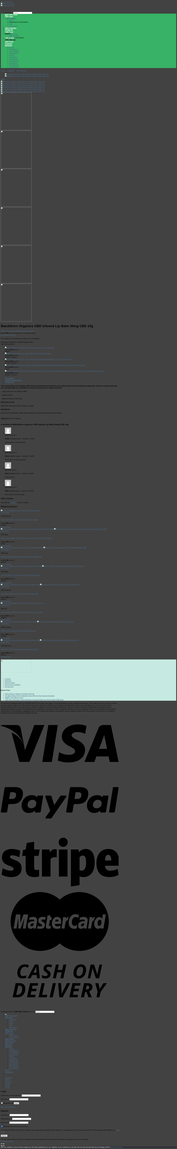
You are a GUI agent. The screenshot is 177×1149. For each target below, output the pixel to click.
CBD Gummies (14, 36)
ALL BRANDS (14, 67)
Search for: (9, 13)
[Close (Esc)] (1, 1143)
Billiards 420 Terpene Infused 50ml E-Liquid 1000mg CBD (21, 557)
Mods (11, 20)
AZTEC (11, 47)
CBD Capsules (10, 28)
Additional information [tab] (13, 380)
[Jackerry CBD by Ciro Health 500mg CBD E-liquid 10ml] (42, 566)
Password (5, 1099)
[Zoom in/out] (4, 1143)
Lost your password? (8, 1107)
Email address (6, 1119)
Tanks (11, 22)
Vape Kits (12, 18)
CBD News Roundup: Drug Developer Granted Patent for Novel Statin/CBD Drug (34, 700)
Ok (111, 1147)
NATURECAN (14, 65)
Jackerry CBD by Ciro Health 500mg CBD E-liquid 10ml (21, 575)
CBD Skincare (10, 40)
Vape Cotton (13, 26)
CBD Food (9, 32)
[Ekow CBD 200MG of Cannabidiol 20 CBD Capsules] (20, 510)
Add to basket (6, 527)
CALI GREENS (14, 51)
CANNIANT (13, 57)
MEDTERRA (13, 63)
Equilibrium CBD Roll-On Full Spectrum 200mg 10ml (19, 594)
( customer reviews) (8, 335)
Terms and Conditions (12, 685)
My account (9, 687)
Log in (16, 1103)
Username (5, 1115)
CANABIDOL (13, 49)
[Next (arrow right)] (4, 1145)
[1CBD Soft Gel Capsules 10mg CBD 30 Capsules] (37, 622)
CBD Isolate (9, 38)
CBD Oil (10, 30)
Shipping (8, 681)
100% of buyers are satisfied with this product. (17, 331)
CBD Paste (9, 42)
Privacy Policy (10, 683)
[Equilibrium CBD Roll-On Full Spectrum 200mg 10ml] (40, 584)
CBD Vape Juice (11, 14)
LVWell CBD (13, 59)
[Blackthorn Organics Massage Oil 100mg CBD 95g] (27, 74)
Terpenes (8, 44)
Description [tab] (9, 378)
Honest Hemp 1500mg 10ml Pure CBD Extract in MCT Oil (22, 612)
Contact (8, 679)
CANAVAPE (13, 53)
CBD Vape (9, 16)
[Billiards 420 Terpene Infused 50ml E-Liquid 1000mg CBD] (43, 547)
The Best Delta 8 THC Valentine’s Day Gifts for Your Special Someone (29, 696)
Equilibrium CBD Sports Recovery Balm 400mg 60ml (19, 649)
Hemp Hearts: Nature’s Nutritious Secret (19, 694)
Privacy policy (117, 1147)
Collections (11, 70)
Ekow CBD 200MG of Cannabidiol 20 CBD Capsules (19, 520)
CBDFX (11, 55)
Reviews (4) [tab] (9, 382)
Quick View (5, 512)
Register (4, 1136)
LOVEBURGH (14, 61)
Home (3, 70)
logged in (13, 502)
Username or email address (11, 1095)
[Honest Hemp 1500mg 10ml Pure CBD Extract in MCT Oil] (22, 603)
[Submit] (6, 1014)
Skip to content (6, 2)
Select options (6, 546)
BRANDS (8, 45)
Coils (11, 24)
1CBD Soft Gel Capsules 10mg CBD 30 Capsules (18, 631)
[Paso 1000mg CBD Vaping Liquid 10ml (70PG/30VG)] (27, 76)
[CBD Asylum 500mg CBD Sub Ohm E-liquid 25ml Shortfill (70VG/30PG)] (54, 529)
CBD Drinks (13, 34)
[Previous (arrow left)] (1, 1145)
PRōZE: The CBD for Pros (14, 698)
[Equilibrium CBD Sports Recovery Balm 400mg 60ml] (40, 640)
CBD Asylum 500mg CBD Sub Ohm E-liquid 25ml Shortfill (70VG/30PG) (26, 538)
